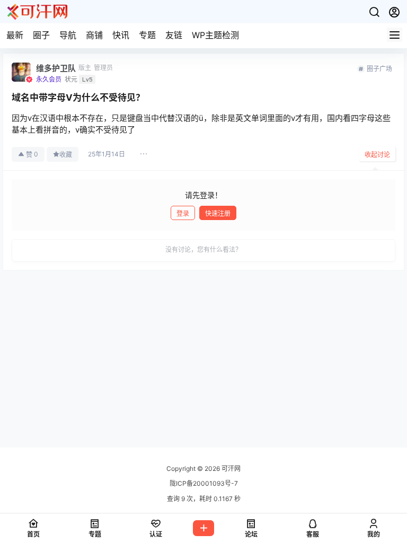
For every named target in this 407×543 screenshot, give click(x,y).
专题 (147, 35)
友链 (173, 35)
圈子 (41, 35)
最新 (14, 35)
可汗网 (230, 468)
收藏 (65, 155)
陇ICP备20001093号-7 (204, 483)
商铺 (94, 35)
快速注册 (218, 213)
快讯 (120, 35)
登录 (182, 213)
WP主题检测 (215, 35)
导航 (67, 35)
